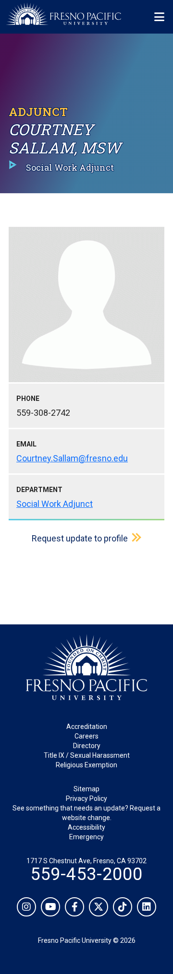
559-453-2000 (86, 874)
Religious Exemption (86, 765)
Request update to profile (80, 538)
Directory (86, 746)
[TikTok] (122, 906)
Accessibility (86, 827)
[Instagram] (26, 906)
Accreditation (86, 726)
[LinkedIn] (146, 906)
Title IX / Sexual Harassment (87, 755)
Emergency (86, 837)
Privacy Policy (86, 798)
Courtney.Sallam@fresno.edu (72, 458)
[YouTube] (50, 906)
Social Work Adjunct (54, 504)
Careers (86, 736)
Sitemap (86, 789)
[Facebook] (74, 906)
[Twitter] (98, 906)
